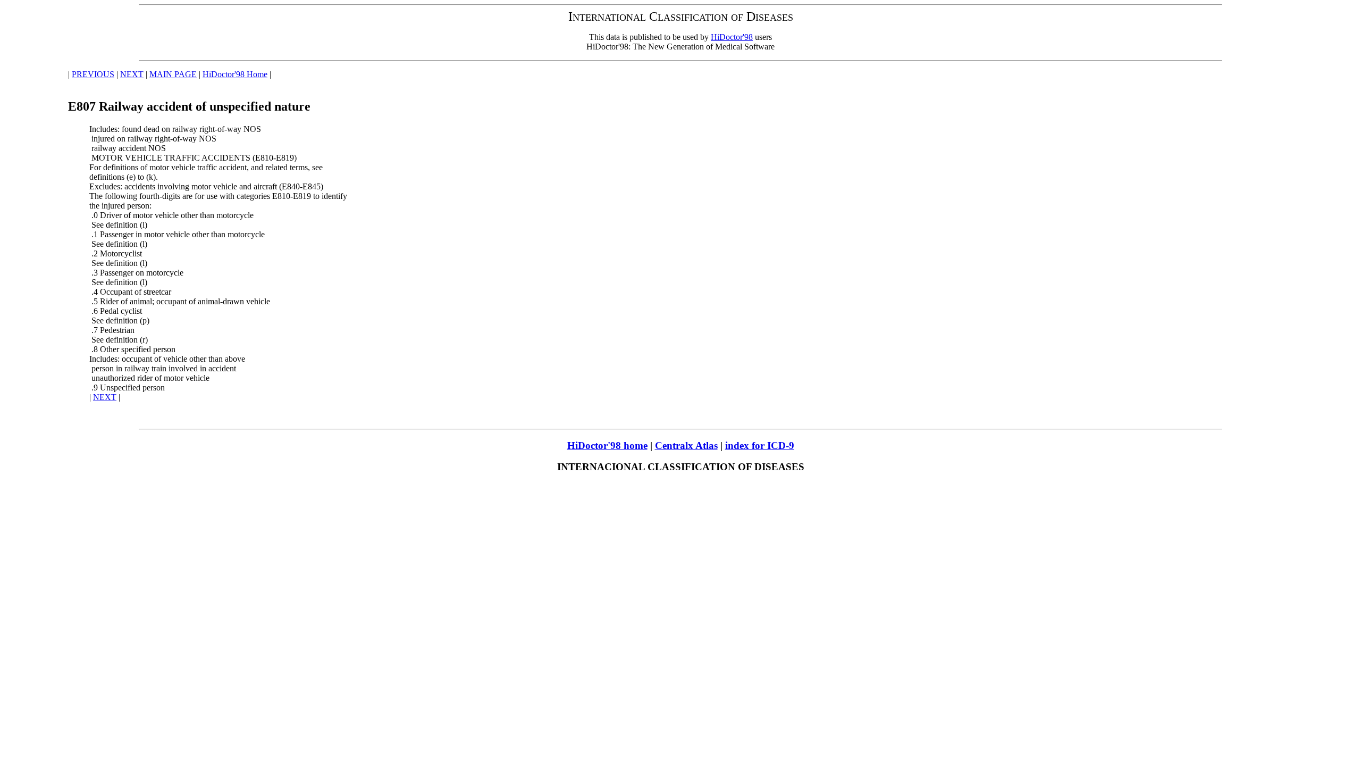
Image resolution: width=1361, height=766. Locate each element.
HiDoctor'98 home (607, 445)
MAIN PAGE (173, 74)
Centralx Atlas (686, 445)
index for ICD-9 (759, 445)
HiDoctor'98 (732, 36)
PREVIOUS (93, 74)
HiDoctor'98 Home (235, 74)
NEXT (132, 74)
